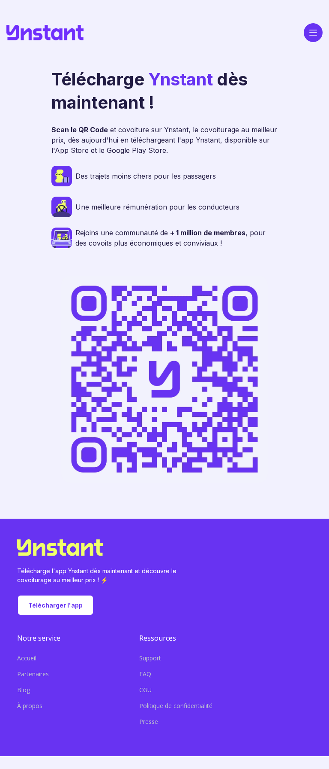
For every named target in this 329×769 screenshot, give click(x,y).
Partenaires (33, 674)
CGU (145, 690)
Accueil (26, 658)
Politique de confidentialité (175, 706)
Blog (23, 690)
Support (150, 658)
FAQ (145, 674)
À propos (29, 706)
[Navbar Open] (313, 32)
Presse (148, 721)
